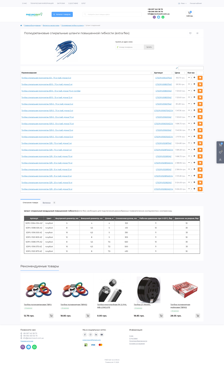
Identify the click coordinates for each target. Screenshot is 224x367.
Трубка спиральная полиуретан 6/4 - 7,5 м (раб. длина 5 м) (46, 78)
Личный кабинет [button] (196, 3)
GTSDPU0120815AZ (163, 169)
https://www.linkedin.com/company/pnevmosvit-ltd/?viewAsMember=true (96, 334)
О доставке (73, 3)
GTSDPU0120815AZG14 (163, 176)
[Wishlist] (53, 276)
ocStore (116, 360)
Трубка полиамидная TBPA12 (74, 304)
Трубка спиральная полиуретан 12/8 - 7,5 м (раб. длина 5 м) (46, 143)
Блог (84, 3)
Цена (177, 73)
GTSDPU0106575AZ (164, 104)
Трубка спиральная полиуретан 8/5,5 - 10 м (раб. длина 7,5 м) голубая (50, 91)
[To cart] (51, 315)
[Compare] (53, 281)
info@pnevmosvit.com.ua (159, 14)
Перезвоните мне (26, 341)
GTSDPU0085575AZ (164, 84)
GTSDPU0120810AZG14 (163, 163)
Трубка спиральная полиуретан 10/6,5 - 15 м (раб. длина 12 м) (47, 130)
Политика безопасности (138, 341)
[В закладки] (190, 33)
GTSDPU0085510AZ (164, 91)
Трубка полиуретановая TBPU (38, 304)
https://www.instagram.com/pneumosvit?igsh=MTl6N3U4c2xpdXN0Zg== (90, 334)
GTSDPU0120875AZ (164, 143)
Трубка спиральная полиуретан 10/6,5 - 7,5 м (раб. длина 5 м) (47, 104)
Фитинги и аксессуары (51, 25)
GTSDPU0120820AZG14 (163, 189)
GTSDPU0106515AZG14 (163, 137)
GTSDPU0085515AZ (164, 97)
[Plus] (49, 325)
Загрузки (61, 3)
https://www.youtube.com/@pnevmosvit (101, 334)
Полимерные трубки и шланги (72, 25)
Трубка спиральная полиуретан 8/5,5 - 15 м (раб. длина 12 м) (46, 97)
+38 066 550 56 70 (155, 12)
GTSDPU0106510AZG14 (163, 124)
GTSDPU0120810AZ (163, 156)
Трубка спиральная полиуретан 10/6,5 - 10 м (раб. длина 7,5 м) (47, 117)
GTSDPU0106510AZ (163, 117)
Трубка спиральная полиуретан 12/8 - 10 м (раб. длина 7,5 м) (46, 156)
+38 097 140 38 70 (155, 9)
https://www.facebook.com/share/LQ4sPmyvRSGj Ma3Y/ (85, 334)
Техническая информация (42, 3)
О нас (24, 3)
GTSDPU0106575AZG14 (163, 111)
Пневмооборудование (32, 25)
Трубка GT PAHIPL (142, 304)
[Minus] (27, 325)
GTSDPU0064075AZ (163, 78)
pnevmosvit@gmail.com (92, 340)
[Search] (85, 14)
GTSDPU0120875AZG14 (163, 150)
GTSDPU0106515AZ (163, 130)
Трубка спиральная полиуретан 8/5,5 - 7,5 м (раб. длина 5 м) (46, 84)
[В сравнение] (197, 33)
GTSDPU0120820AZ (164, 183)
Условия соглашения (137, 343)
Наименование (29, 73)
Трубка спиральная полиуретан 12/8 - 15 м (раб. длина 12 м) (46, 169)
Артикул (158, 73)
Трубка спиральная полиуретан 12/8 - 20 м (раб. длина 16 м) (46, 183)
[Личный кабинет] (220, 159)
